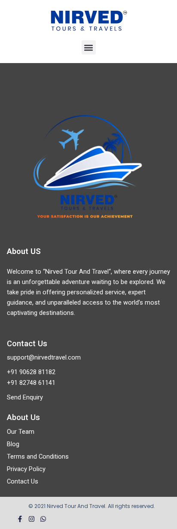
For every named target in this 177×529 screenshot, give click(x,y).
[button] (89, 47)
